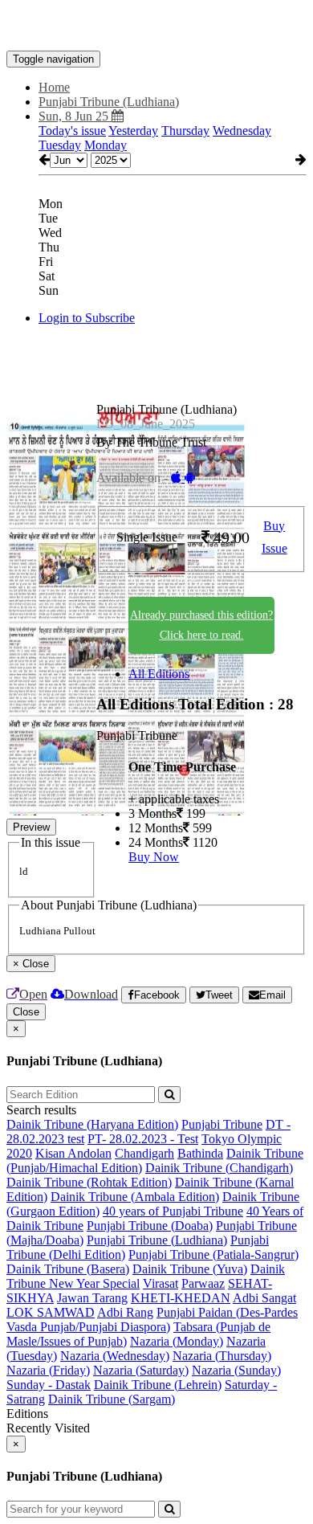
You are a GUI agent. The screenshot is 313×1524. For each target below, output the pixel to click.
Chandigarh (144, 1153)
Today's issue (72, 130)
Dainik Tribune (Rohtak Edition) (89, 1182)
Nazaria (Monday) (176, 1341)
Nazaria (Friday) (48, 1370)
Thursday (185, 130)
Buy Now (153, 857)
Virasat (160, 1283)
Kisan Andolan (73, 1153)
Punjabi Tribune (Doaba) (150, 1225)
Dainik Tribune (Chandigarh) (219, 1168)
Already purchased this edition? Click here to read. (201, 625)
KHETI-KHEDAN (180, 1298)
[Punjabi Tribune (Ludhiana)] (156, 26)
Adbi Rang (125, 1312)
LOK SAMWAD (50, 1312)
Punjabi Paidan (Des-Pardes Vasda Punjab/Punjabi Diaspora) (152, 1319)
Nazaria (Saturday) (141, 1370)
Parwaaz (203, 1283)
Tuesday (60, 145)
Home (54, 87)
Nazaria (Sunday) (236, 1370)
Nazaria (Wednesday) (114, 1356)
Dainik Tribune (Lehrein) (158, 1384)
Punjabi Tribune (221, 1124)
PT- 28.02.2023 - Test (142, 1139)
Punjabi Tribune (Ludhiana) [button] (109, 101)
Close (26, 1012)
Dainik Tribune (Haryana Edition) (92, 1124)
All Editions (158, 673)
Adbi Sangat (264, 1298)
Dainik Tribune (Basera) (67, 1269)
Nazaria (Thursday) (222, 1356)
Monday (105, 145)
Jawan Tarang (92, 1298)
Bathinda (200, 1153)
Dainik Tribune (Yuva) (189, 1269)
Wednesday (242, 130)
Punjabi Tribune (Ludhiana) (157, 1240)
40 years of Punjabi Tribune (173, 1211)
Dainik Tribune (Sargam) (111, 1399)
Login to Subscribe (87, 318)
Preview (31, 827)
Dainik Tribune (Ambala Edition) (135, 1196)
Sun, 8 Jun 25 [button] (75, 116)
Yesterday (133, 130)
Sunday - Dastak (48, 1384)
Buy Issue (274, 537)
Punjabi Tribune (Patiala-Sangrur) (213, 1254)
